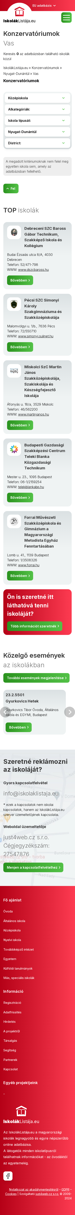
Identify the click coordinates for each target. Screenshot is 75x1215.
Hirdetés (9, 1022)
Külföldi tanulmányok (17, 968)
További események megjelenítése (35, 678)
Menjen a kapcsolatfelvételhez (32, 867)
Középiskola (12, 930)
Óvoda (8, 911)
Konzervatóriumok (45, 68)
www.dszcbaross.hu (33, 270)
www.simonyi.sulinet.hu (35, 336)
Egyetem (9, 959)
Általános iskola (14, 921)
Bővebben (18, 280)
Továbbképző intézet (18, 949)
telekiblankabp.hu (31, 487)
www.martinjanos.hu (33, 414)
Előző (5, 712)
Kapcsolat (10, 1069)
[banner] (19, 13)
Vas (36, 74)
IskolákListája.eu (15, 68)
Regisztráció (12, 1003)
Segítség (9, 1050)
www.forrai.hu (28, 565)
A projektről (11, 1031)
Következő (69, 712)
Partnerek (10, 1060)
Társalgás (10, 1041)
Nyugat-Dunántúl (16, 74)
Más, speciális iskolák (18, 978)
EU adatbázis (42, 5)
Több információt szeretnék (33, 626)
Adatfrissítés (12, 1012)
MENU (66, 17)
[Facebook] (7, 1176)
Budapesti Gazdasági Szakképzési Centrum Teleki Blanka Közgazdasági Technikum (44, 456)
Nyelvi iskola (12, 940)
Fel (13, 188)
